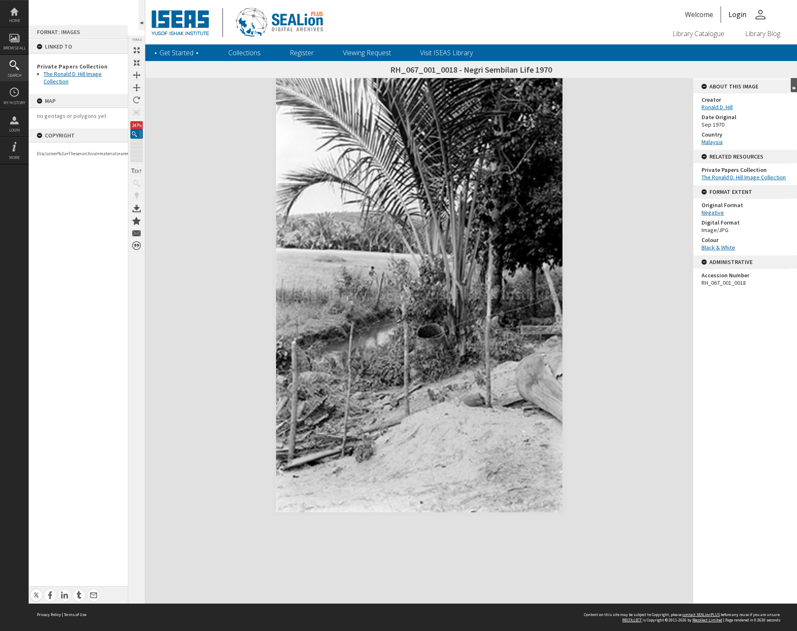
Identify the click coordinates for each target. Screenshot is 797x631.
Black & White (718, 247)
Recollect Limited (707, 620)
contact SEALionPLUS (701, 614)
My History (14, 102)
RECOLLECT (632, 620)
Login (14, 130)
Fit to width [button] (136, 75)
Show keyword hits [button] (136, 183)
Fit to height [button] (136, 87)
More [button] (14, 157)
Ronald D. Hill (717, 107)
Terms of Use (75, 614)
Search (14, 75)
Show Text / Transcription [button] (136, 171)
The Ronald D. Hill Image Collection (744, 177)
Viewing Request (367, 53)
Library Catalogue (698, 33)
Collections (244, 53)
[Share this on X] (36, 590)
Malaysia (712, 142)
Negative (713, 212)
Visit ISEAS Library (446, 53)
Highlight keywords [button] (136, 196)
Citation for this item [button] (136, 246)
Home (14, 20)
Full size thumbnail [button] (136, 50)
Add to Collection (136, 221)
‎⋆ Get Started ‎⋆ (176, 53)
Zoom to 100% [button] (136, 112)
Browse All (14, 48)
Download (136, 208)
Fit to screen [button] (136, 62)
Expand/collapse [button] (794, 85)
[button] (136, 134)
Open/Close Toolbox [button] (142, 15)
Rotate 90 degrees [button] (136, 100)
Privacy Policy (49, 614)
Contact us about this (136, 233)
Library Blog (762, 33)
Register (302, 53)
